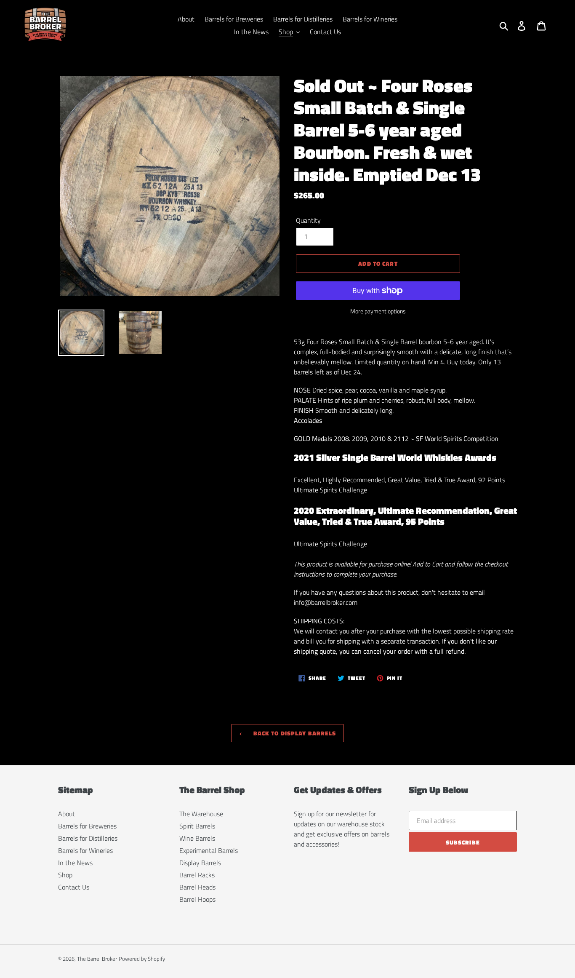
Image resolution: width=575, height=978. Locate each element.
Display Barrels (200, 863)
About (66, 814)
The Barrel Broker (97, 958)
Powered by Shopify (142, 958)
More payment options (378, 311)
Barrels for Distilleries (87, 838)
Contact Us (73, 887)
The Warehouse (201, 814)
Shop (65, 875)
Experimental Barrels (208, 850)
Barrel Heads (197, 887)
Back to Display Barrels (294, 733)
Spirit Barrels (197, 826)
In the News (75, 863)
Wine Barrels (197, 838)
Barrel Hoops (197, 899)
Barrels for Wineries (85, 850)
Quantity (308, 220)
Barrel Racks (197, 875)
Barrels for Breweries (87, 826)
